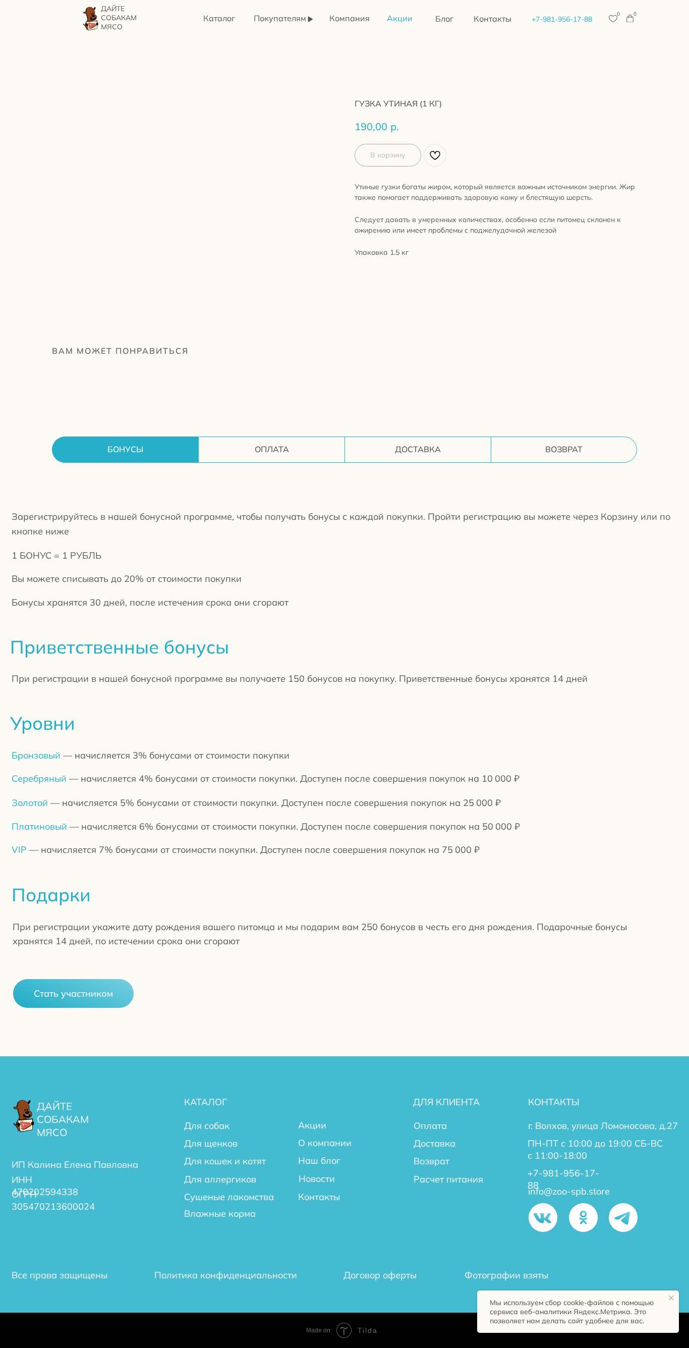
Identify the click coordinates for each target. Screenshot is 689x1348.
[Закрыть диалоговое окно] (510, 622)
